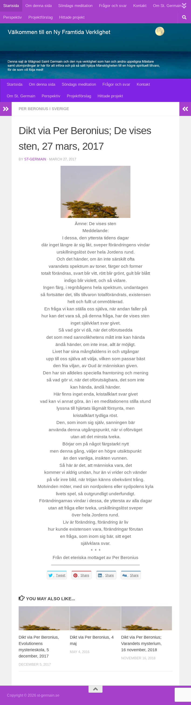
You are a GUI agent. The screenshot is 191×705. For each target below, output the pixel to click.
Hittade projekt (72, 17)
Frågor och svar (113, 5)
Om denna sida (38, 5)
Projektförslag (40, 17)
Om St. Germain (167, 5)
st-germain (35, 159)
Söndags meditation (75, 5)
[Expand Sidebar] (6, 109)
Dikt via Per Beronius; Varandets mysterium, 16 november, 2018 (141, 643)
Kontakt (140, 5)
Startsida (11, 5)
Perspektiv (12, 17)
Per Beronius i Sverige (44, 109)
